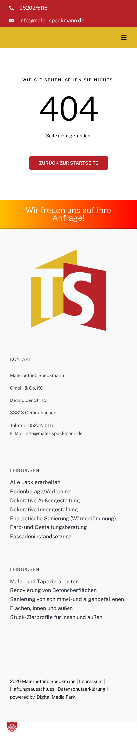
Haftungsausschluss (32, 689)
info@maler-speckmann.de (51, 20)
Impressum (91, 681)
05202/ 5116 (41, 425)
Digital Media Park (56, 697)
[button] (12, 727)
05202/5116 (33, 8)
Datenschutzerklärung (82, 689)
